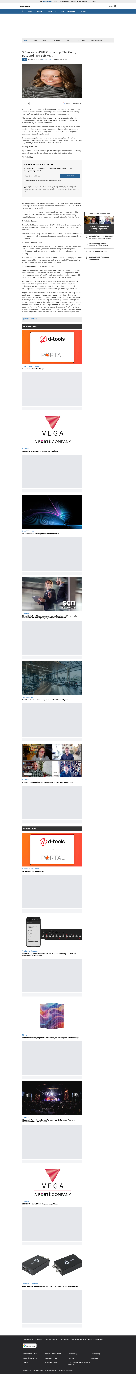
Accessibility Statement (30, 1358)
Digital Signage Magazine (79, 1)
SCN (55, 1)
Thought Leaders (97, 40)
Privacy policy (72, 1354)
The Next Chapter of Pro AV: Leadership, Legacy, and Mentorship (99, 229)
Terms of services (48, 186)
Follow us (67, 103)
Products (30, 11)
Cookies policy (95, 1354)
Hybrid (69, 40)
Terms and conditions (30, 1354)
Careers (25, 1362)
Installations (51, 11)
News (25, 60)
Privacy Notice (28, 188)
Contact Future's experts (53, 1354)
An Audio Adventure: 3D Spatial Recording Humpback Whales (101, 237)
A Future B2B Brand (51, 1362)
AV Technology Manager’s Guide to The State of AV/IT (99, 245)
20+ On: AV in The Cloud (98, 251)
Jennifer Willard (35, 59)
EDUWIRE (93, 1)
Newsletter (78, 103)
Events (61, 11)
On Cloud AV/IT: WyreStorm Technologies (99, 258)
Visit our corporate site (95, 1339)
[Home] (46, 1)
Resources (71, 11)
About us (71, 1358)
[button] (112, 6)
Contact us (94, 1358)
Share (27, 103)
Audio (35, 40)
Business (40, 11)
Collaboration (56, 40)
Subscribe (82, 11)
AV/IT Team (81, 40)
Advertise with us (51, 1358)
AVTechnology (64, 1)
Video (44, 40)
